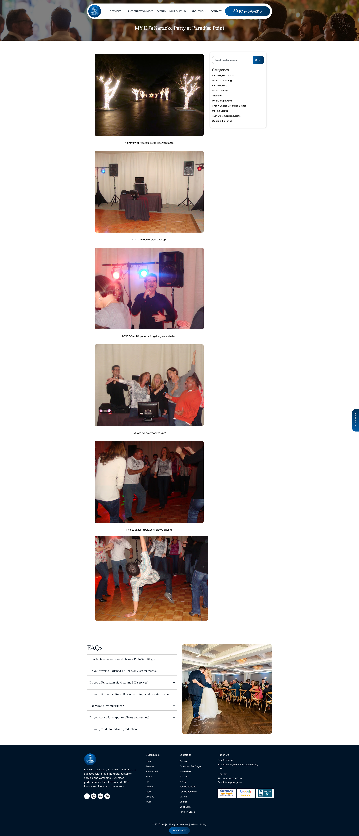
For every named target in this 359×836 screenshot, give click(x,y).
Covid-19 (150, 796)
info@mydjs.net (233, 782)
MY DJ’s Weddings (222, 80)
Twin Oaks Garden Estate (226, 116)
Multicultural (178, 11)
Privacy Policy (199, 824)
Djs (147, 781)
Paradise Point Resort (151, 142)
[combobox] (232, 60)
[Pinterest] (107, 796)
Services (115, 11)
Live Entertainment (140, 11)
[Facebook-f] (87, 796)
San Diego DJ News (223, 75)
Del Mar (183, 802)
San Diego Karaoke (142, 336)
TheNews (217, 95)
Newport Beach (187, 812)
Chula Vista (185, 807)
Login (148, 791)
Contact (216, 11)
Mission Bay (185, 771)
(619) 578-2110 (234, 778)
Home (148, 761)
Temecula (184, 776)
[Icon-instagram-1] (93, 796)
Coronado (184, 761)
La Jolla (183, 796)
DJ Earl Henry (220, 90)
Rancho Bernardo (188, 791)
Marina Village (220, 110)
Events (161, 11)
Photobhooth (152, 771)
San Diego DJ (219, 85)
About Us (198, 11)
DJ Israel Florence (222, 121)
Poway (183, 781)
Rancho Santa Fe (188, 786)
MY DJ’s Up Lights (222, 100)
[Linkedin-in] (100, 796)
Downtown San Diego (190, 766)
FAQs (148, 802)
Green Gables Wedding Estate (229, 105)
